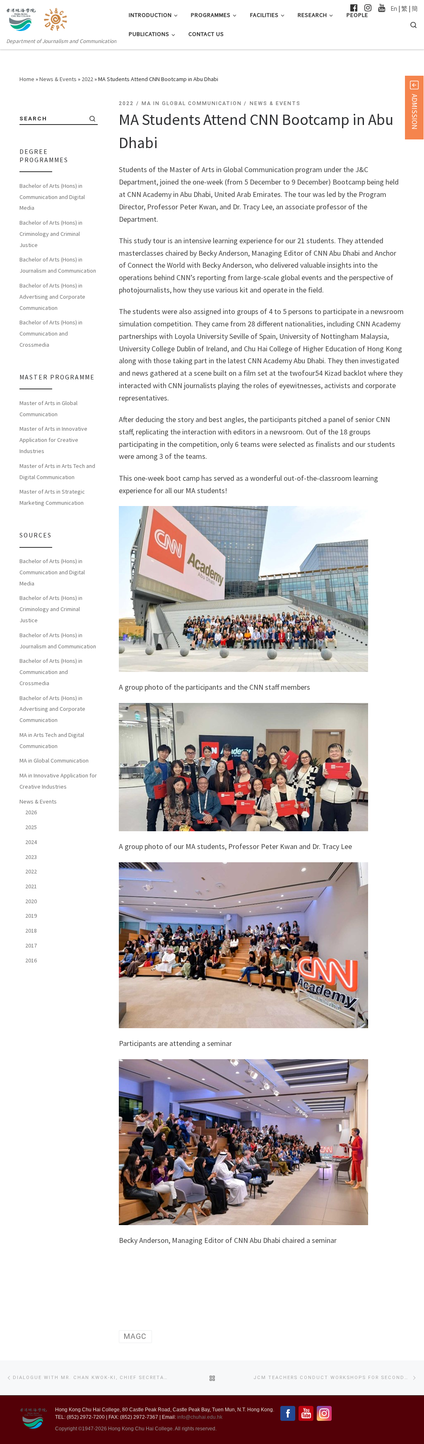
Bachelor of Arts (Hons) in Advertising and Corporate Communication (52, 297)
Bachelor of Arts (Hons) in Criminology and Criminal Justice (50, 234)
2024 (31, 842)
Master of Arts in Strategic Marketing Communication (52, 497)
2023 (31, 857)
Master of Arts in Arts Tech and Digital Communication (57, 471)
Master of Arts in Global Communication (48, 408)
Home (26, 79)
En (393, 8)
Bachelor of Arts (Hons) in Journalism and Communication (57, 265)
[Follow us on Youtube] (381, 8)
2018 (31, 930)
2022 (87, 79)
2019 (31, 915)
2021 (31, 886)
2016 (31, 960)
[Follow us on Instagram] (367, 8)
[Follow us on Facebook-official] (353, 8)
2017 (31, 945)
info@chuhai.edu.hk (199, 1417)
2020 (31, 901)
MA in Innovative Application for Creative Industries (58, 781)
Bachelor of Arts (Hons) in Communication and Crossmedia (50, 333)
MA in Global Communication (54, 760)
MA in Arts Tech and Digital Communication (51, 740)
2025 (31, 827)
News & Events (58, 79)
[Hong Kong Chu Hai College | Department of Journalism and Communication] (57, 18)
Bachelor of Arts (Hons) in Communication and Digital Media (52, 197)
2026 (31, 812)
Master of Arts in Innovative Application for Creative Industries (53, 440)
